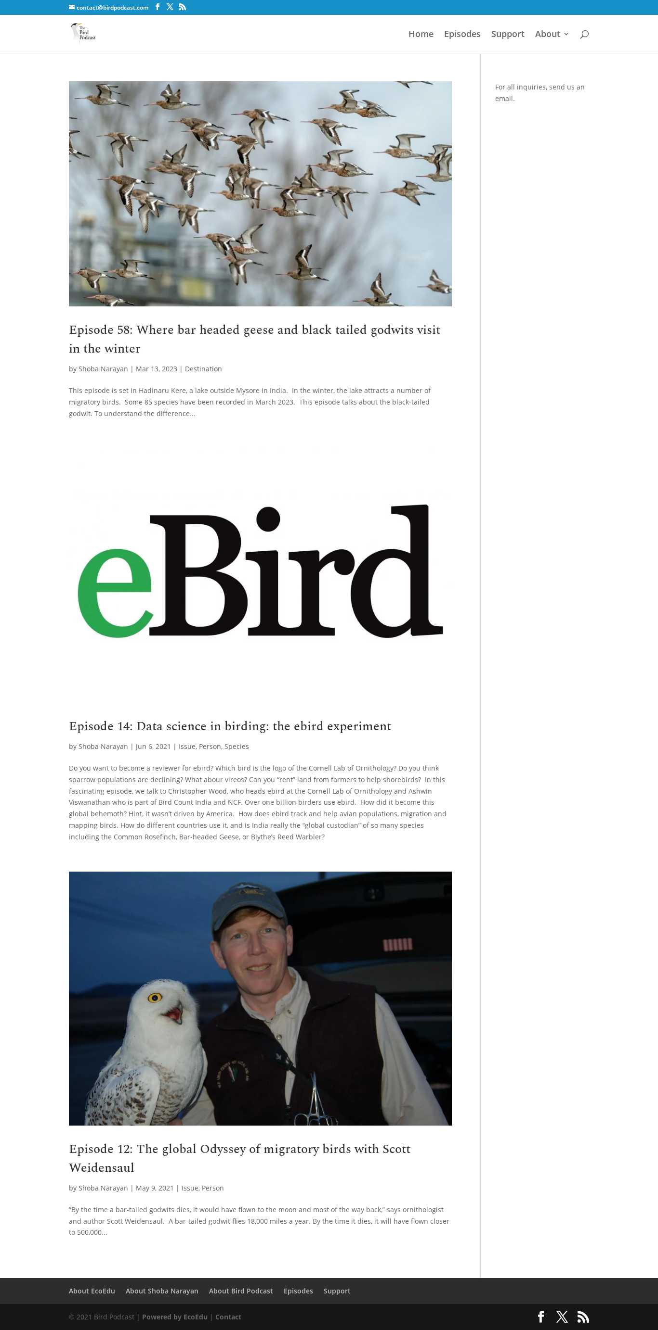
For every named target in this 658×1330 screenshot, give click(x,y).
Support (508, 34)
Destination (203, 368)
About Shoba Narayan (162, 1290)
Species (236, 746)
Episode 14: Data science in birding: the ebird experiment (230, 726)
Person (210, 746)
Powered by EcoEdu (175, 1316)
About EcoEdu (92, 1290)
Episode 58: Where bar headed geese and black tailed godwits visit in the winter (254, 339)
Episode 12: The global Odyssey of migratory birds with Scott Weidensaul (239, 1159)
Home (421, 34)
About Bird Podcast (241, 1290)
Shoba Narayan (103, 368)
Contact (228, 1316)
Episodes (462, 34)
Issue (187, 746)
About (547, 34)
